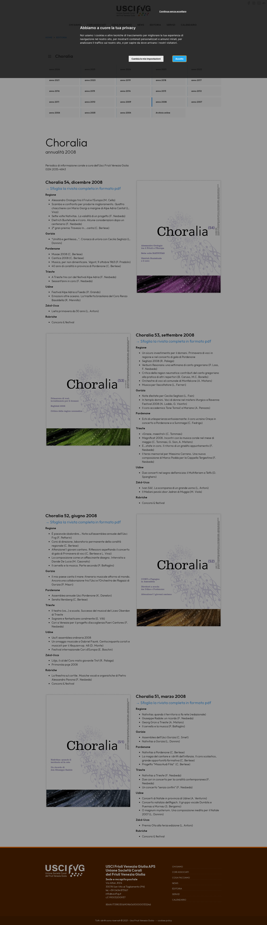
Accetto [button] (179, 58)
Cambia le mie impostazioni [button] (146, 58)
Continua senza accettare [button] (172, 11)
